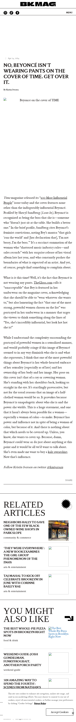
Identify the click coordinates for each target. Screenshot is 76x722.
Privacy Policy (40, 703)
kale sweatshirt (57, 452)
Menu (69, 13)
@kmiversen (55, 467)
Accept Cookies (59, 712)
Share (68, 480)
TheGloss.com (43, 282)
